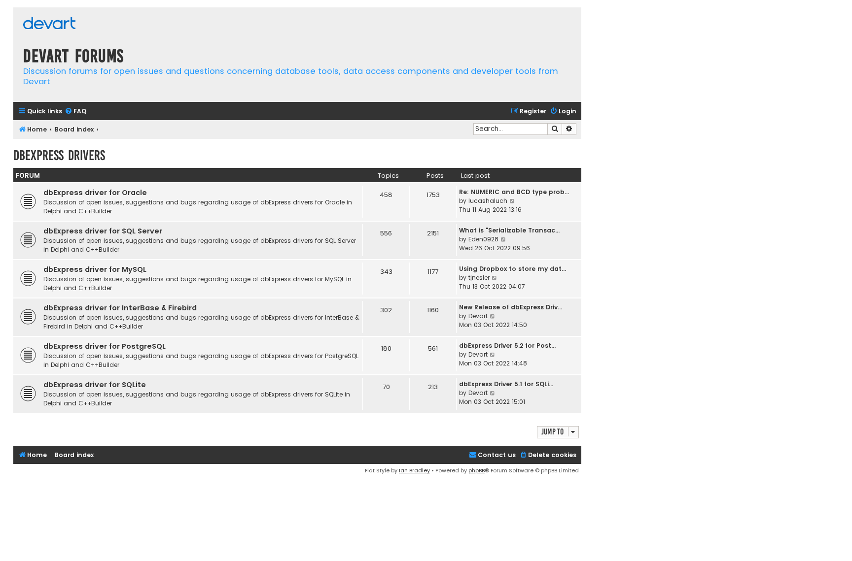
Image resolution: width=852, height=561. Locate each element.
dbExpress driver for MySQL (94, 269)
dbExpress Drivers (59, 155)
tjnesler (479, 277)
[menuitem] (75, 111)
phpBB (476, 470)
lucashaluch (487, 201)
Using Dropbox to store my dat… (512, 268)
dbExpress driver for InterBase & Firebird (120, 308)
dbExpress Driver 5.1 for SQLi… (506, 384)
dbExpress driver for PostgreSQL (104, 346)
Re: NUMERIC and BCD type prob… (514, 192)
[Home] (49, 24)
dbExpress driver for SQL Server (102, 231)
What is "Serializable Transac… (509, 230)
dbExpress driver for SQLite (94, 385)
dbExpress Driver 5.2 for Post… (507, 345)
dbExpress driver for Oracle (95, 193)
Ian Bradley (414, 470)
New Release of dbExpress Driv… (510, 307)
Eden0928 (483, 239)
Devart (478, 316)
